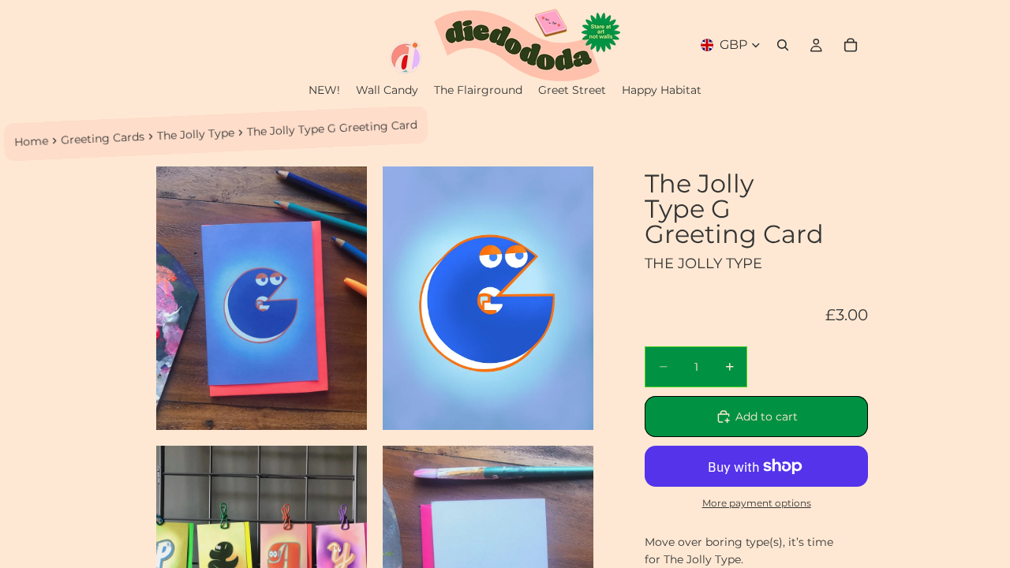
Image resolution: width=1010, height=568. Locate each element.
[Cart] (850, 45)
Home (31, 141)
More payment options (756, 503)
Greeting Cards (103, 138)
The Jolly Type (196, 134)
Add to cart (766, 416)
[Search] (782, 45)
